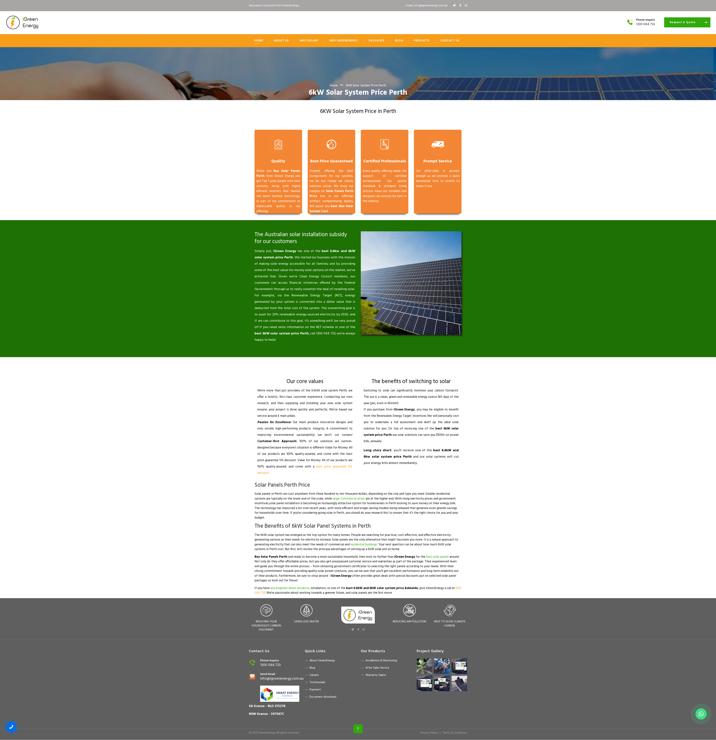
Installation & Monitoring (381, 660)
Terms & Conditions (454, 732)
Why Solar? (309, 40)
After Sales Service (377, 668)
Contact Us (449, 40)
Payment (315, 689)
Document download (323, 697)
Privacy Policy (429, 732)
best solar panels (437, 556)
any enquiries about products (289, 588)
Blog (399, 40)
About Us (281, 40)
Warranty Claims (375, 675)
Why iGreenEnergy (343, 40)
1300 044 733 (645, 24)
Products (422, 40)
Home (259, 40)
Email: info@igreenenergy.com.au (427, 5)
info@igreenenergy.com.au (282, 679)
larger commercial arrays (349, 498)
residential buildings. (364, 544)
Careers (314, 675)
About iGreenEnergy (322, 660)
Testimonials (317, 682)
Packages (376, 40)
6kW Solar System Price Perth (358, 92)
